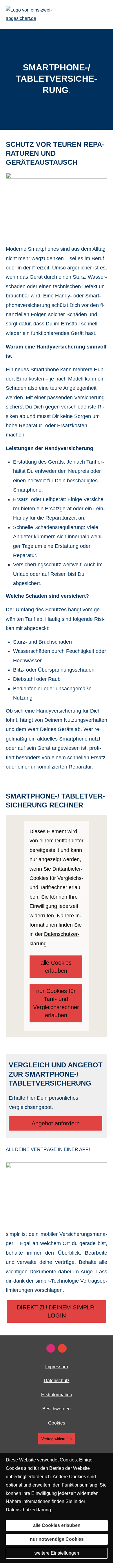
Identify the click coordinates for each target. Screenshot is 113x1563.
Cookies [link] (56, 1422)
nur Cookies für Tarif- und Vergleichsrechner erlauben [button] (56, 1003)
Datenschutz (57, 1380)
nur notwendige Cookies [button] (57, 1539)
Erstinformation (56, 1394)
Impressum (56, 1366)
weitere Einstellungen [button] (56, 1553)
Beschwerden (56, 1408)
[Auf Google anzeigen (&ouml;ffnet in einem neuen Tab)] (62, 1348)
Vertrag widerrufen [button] (56, 1439)
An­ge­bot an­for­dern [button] (56, 1123)
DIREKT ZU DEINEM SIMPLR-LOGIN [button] (56, 1311)
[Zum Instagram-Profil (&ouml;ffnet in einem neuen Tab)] (50, 1348)
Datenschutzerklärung (28, 1509)
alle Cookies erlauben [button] (56, 966)
